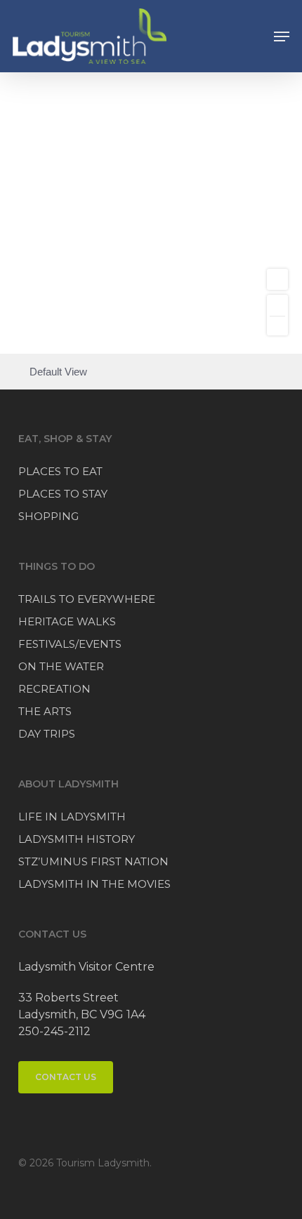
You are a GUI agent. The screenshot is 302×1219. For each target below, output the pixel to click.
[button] (281, 36)
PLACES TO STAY (62, 493)
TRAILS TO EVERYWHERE (86, 599)
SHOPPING (48, 516)
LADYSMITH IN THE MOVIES (94, 884)
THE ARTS (45, 711)
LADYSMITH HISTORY (76, 839)
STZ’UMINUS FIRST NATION (93, 861)
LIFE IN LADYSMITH (72, 816)
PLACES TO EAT (60, 471)
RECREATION (54, 688)
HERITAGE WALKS (67, 621)
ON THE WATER (61, 666)
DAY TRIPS (46, 733)
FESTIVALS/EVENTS (70, 644)
